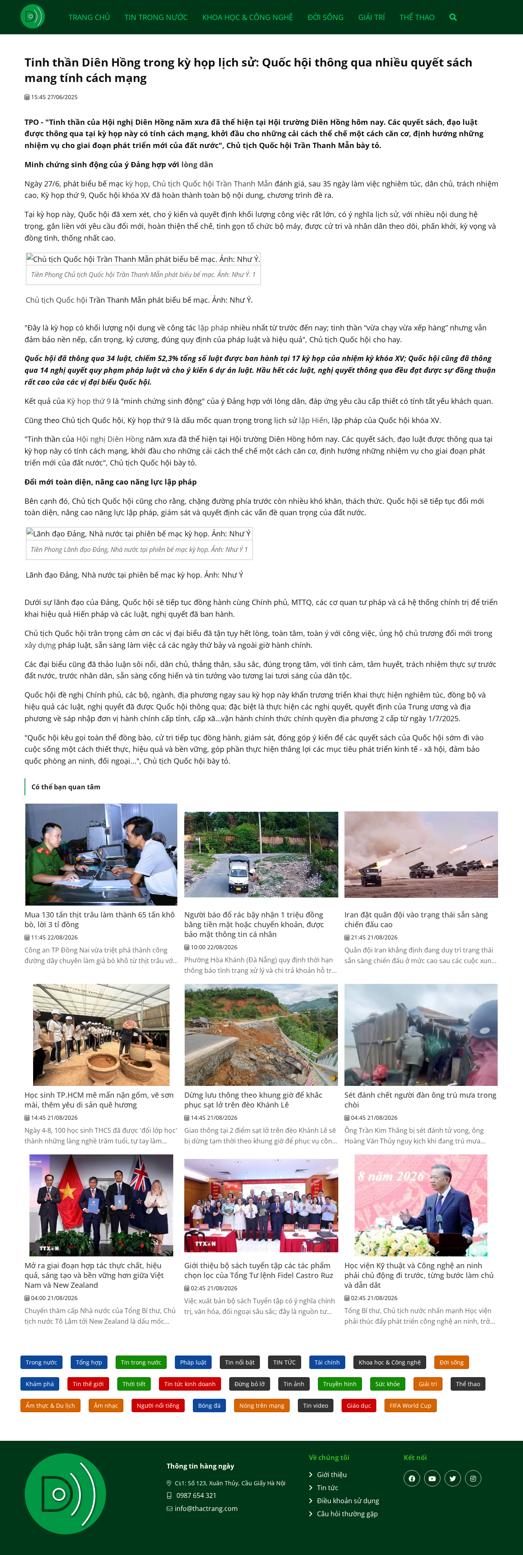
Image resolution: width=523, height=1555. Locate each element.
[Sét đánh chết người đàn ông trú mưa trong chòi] (421, 1035)
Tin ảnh (294, 1384)
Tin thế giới (88, 1384)
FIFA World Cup (410, 1405)
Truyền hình (340, 1384)
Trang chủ (89, 17)
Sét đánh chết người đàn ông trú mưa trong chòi (420, 1100)
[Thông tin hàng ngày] (40, 16)
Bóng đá (209, 1405)
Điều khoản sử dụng (348, 1500)
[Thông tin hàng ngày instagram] (473, 1478)
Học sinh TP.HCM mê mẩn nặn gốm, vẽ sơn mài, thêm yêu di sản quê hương (99, 1100)
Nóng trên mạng (261, 1405)
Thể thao (417, 17)
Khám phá (40, 1384)
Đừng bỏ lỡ (250, 1384)
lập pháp (213, 327)
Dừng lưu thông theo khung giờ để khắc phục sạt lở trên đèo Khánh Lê (253, 1100)
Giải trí (371, 17)
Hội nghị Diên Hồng (110, 439)
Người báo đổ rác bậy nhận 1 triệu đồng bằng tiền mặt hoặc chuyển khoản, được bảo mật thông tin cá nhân (254, 924)
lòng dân (197, 164)
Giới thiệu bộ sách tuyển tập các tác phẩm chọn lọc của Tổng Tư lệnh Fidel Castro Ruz (258, 1270)
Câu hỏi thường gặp (347, 1513)
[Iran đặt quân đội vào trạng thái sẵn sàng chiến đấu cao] (421, 855)
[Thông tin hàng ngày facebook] (412, 1478)
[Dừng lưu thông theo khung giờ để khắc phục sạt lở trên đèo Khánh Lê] (261, 1035)
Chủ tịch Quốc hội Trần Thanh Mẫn (212, 183)
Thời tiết (134, 1384)
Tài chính (327, 1362)
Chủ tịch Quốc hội (56, 300)
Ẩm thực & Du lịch (50, 1405)
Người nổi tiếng (158, 1405)
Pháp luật (193, 1362)
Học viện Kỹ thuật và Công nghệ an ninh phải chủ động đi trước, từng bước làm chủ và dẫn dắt (419, 1275)
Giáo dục (359, 1405)
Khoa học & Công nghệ (247, 17)
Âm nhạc (106, 1405)
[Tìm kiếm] (450, 17)
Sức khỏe (387, 1384)
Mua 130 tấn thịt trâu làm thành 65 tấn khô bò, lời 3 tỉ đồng (100, 919)
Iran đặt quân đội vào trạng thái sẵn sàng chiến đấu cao (416, 919)
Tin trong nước (156, 17)
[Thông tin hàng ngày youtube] (432, 1478)
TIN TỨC (284, 1362)
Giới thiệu (332, 1474)
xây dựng (40, 645)
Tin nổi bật (240, 1362)
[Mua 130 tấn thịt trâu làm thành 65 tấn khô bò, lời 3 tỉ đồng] (101, 855)
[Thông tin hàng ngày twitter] (453, 1478)
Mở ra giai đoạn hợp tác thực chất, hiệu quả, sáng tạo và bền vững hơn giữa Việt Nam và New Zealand (94, 1275)
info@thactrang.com (206, 1508)
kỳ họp (136, 183)
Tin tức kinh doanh (190, 1384)
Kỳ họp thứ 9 (89, 401)
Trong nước (41, 1362)
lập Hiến (313, 420)
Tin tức (327, 1487)
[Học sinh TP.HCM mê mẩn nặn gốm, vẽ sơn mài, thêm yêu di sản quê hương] (101, 1035)
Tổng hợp (89, 1362)
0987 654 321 (196, 1495)
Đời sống (326, 17)
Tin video (315, 1405)
